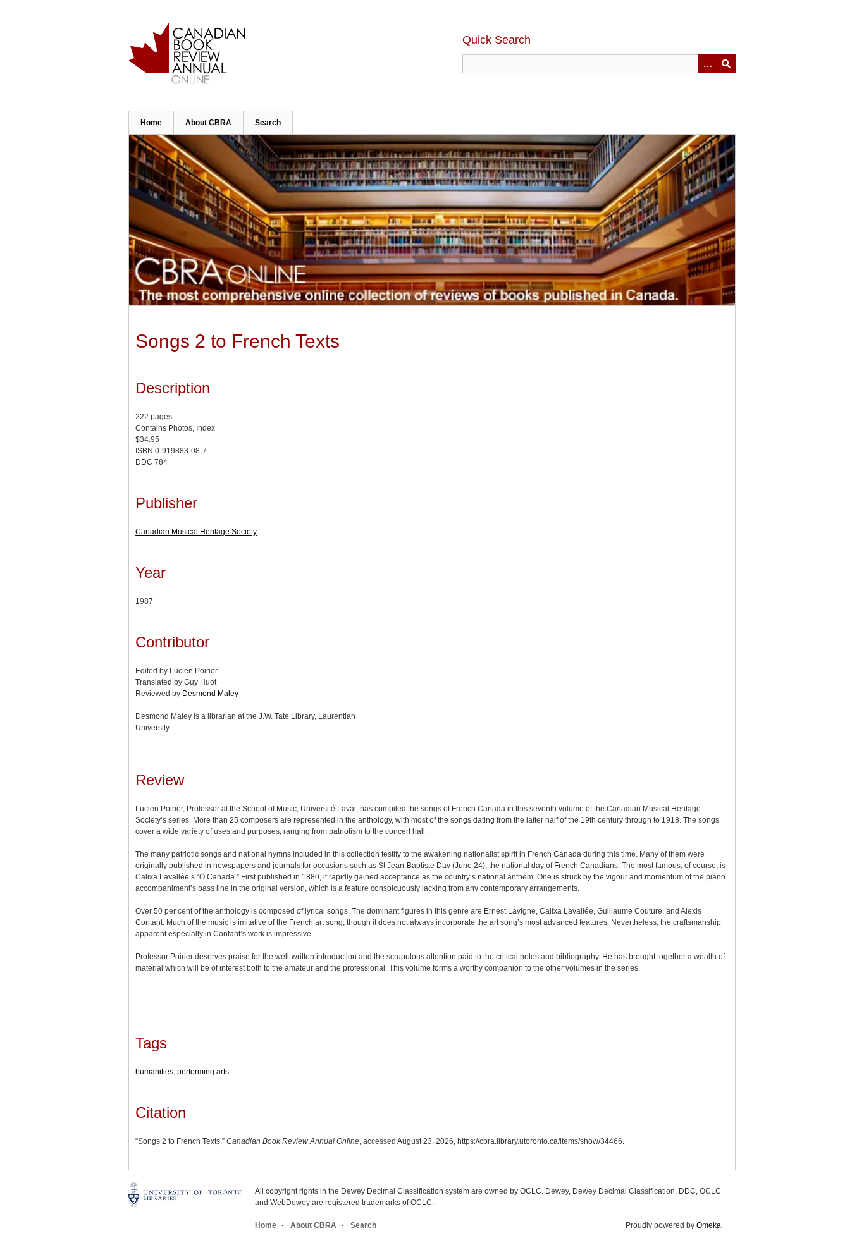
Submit (726, 63)
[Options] (707, 63)
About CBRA (208, 122)
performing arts (203, 1071)
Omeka (708, 1225)
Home (151, 122)
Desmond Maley (210, 693)
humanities (154, 1071)
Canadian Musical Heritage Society (196, 531)
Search (268, 122)
